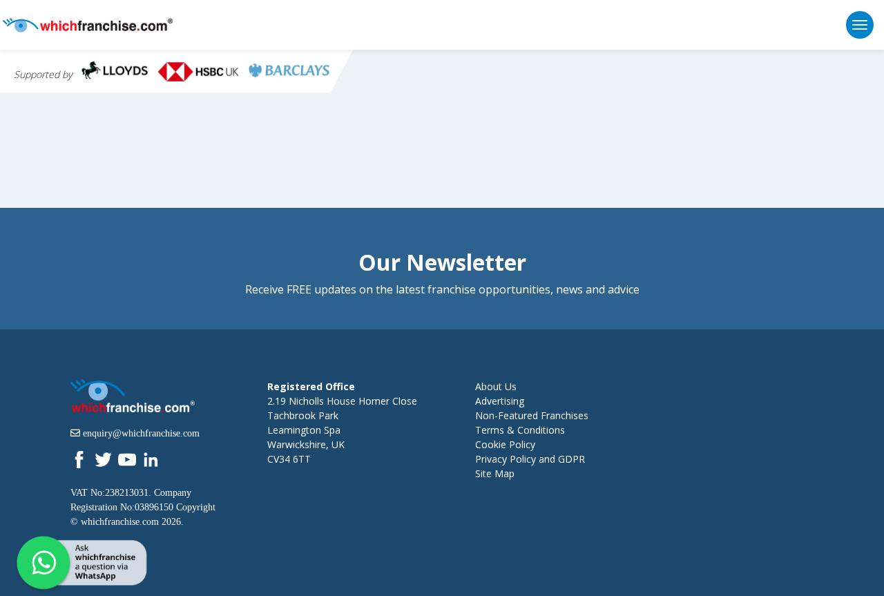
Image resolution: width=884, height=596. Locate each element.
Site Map (495, 473)
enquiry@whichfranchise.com (141, 433)
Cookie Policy (505, 444)
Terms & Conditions (520, 429)
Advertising (499, 400)
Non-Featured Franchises (531, 415)
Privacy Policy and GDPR (530, 458)
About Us (496, 386)
